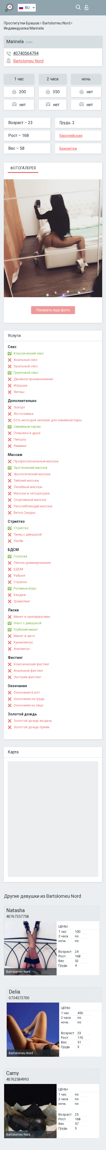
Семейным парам (27, 426)
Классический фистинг (31, 664)
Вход (88, 6)
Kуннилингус (23, 642)
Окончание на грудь (29, 699)
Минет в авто (24, 636)
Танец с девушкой (28, 534)
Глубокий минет (26, 629)
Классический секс (29, 353)
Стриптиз (21, 528)
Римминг (20, 446)
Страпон (20, 582)
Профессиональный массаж (36, 461)
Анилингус (22, 649)
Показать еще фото (53, 310)
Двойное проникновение (33, 379)
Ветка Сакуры (25, 513)
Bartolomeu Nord (56, 23)
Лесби (18, 541)
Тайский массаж (26, 480)
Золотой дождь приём (31, 727)
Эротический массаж (30, 468)
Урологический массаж (32, 474)
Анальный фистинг (28, 670)
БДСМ (18, 569)
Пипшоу (20, 439)
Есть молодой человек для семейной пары (48, 420)
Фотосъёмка (23, 414)
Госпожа (20, 556)
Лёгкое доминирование (32, 563)
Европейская (70, 135)
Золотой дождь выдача (33, 721)
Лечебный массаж (28, 487)
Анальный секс (26, 360)
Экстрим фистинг (27, 677)
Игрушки (20, 385)
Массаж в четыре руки (32, 493)
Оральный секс (26, 366)
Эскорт (19, 407)
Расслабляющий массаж (33, 506)
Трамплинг (22, 601)
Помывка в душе (27, 433)
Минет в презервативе (32, 617)
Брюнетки (68, 148)
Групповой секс (26, 373)
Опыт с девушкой (27, 623)
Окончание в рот (27, 692)
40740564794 (26, 53)
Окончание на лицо (28, 705)
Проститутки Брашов (21, 23)
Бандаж (20, 595)
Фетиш (19, 392)
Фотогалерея (23, 168)
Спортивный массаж (30, 500)
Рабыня (19, 575)
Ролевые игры (25, 588)
